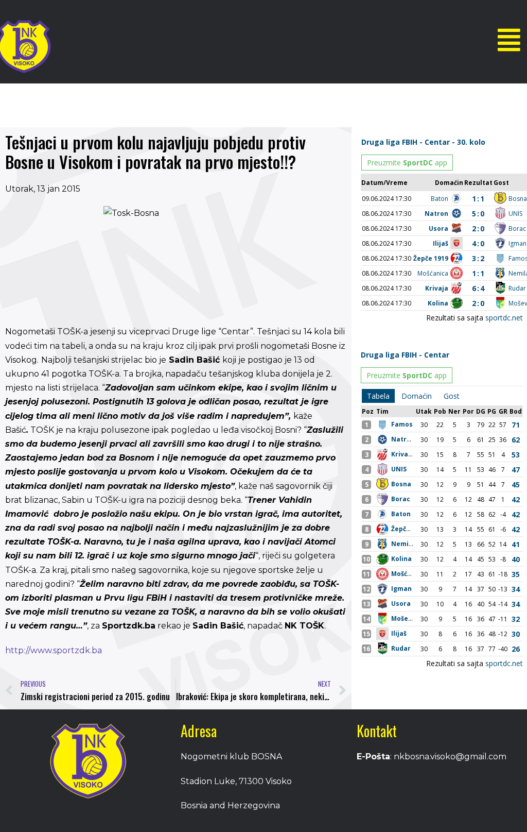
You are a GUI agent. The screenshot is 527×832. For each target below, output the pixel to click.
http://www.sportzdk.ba (53, 650)
